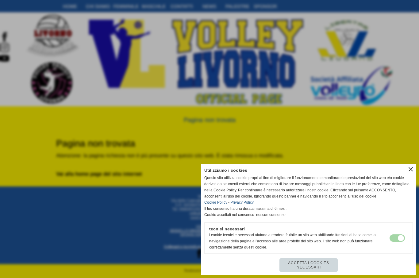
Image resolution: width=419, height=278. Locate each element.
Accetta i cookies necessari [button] (308, 265)
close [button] (410, 169)
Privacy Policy (242, 202)
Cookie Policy (215, 202)
